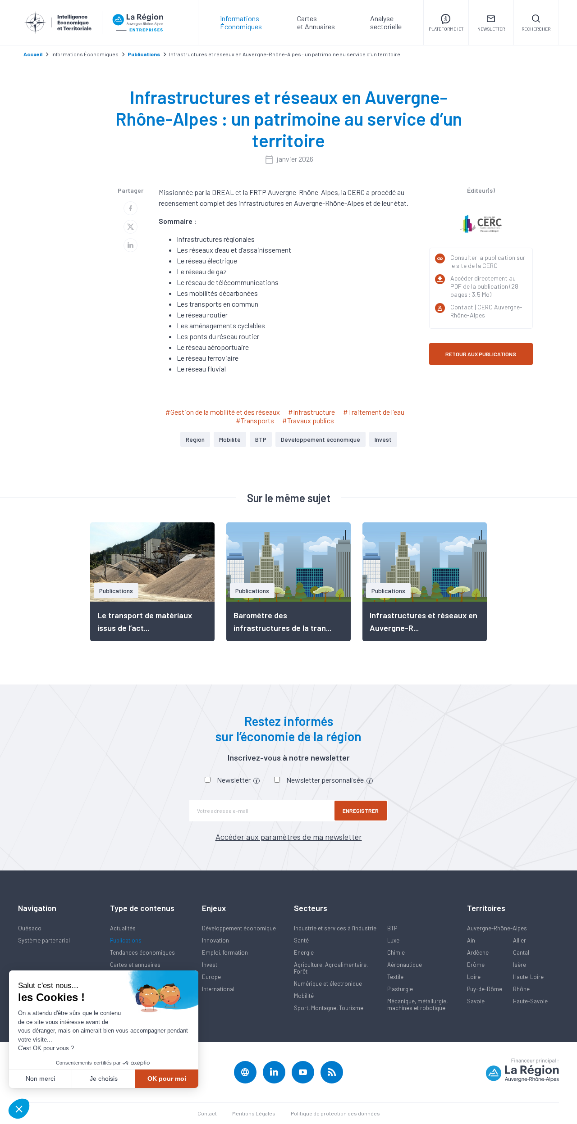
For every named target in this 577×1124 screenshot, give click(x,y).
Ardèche (478, 952)
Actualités (123, 928)
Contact (207, 1113)
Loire (474, 976)
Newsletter (234, 779)
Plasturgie (400, 989)
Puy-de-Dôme (484, 989)
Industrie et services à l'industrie (335, 928)
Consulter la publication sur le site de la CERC (487, 261)
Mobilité (230, 439)
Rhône (521, 989)
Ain (471, 940)
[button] (19, 1108)
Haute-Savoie (530, 1001)
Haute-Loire (528, 976)
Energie (304, 952)
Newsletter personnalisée (325, 779)
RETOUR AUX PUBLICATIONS (480, 354)
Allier (519, 940)
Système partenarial (44, 940)
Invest (383, 439)
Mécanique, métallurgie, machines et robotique (417, 1004)
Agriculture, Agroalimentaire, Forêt (331, 968)
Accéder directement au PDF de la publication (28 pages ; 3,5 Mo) (484, 286)
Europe (211, 976)
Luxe (393, 940)
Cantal (521, 952)
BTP (260, 439)
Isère (519, 964)
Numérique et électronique (328, 983)
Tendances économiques (142, 952)
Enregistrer (361, 810)
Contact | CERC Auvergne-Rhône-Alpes (486, 311)
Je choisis (104, 1078)
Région (195, 439)
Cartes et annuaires (135, 964)
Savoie (476, 1001)
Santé (301, 940)
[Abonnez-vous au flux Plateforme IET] (332, 1072)
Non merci (40, 1078)
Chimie (396, 952)
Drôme (476, 964)
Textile (395, 976)
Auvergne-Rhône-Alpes (497, 928)
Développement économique (320, 439)
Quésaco (29, 928)
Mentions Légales (253, 1113)
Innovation (215, 940)
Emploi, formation (225, 952)
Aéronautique (404, 964)
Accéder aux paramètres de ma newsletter (288, 837)
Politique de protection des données (335, 1113)
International (218, 989)
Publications (126, 940)
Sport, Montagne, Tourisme (328, 1007)
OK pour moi (166, 1078)
